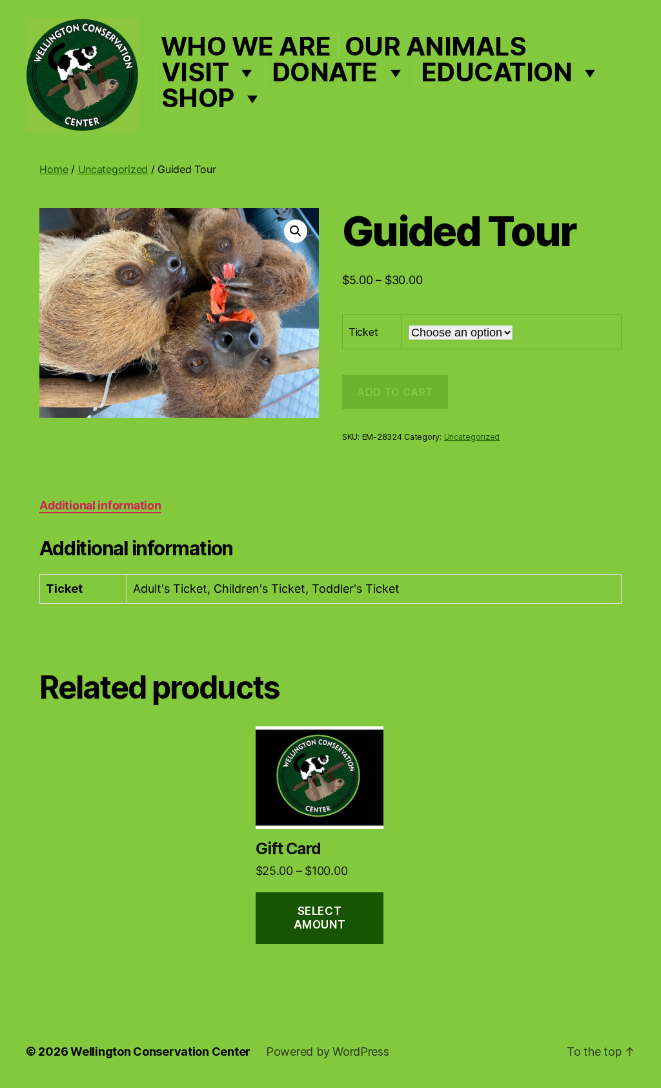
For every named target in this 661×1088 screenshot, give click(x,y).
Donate (325, 72)
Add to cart (395, 391)
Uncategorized (113, 169)
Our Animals (436, 46)
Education (497, 72)
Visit (195, 72)
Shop (197, 98)
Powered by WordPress (327, 1051)
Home (53, 169)
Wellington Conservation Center (160, 1051)
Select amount (319, 918)
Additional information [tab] (100, 505)
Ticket (363, 331)
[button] (295, 231)
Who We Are (246, 46)
